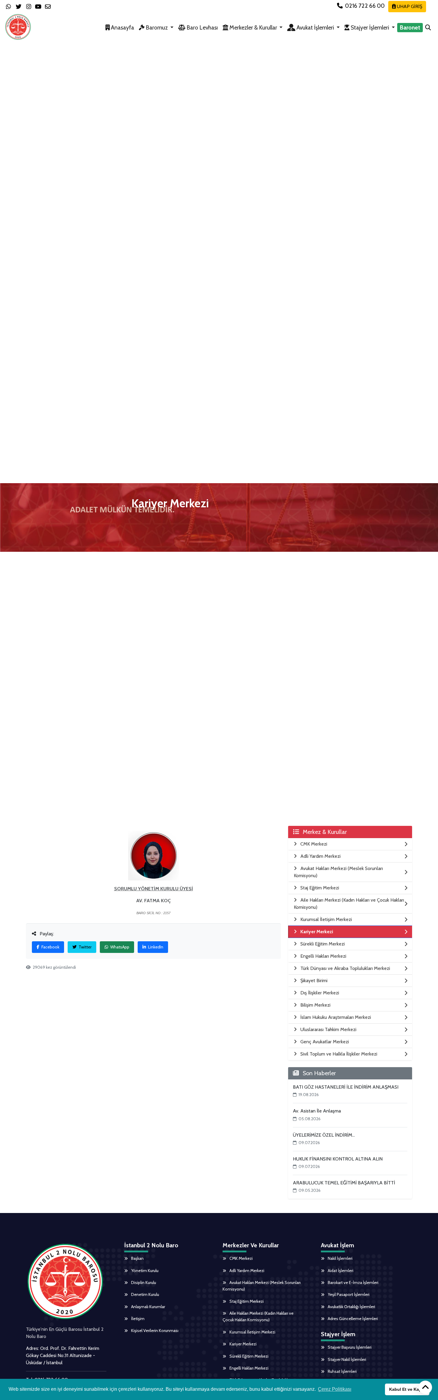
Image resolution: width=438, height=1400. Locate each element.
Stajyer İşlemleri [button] (370, 27)
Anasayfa (122, 27)
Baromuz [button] (157, 27)
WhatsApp (119, 947)
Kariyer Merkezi (243, 1344)
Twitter (84, 947)
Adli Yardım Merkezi (246, 1270)
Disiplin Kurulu (143, 1282)
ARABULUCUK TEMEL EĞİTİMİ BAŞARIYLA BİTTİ (344, 1183)
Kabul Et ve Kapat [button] (407, 1389)
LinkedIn (155, 947)
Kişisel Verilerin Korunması (154, 1330)
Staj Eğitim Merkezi (246, 1301)
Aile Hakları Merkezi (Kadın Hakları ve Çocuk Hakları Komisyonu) (258, 1316)
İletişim (137, 1318)
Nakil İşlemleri (339, 1258)
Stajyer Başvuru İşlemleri (349, 1347)
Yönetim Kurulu (144, 1270)
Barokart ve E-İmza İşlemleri (352, 1282)
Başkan (137, 1258)
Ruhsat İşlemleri (342, 1371)
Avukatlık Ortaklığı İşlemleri (351, 1306)
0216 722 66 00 (365, 5)
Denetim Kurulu (144, 1294)
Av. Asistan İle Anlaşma (317, 1111)
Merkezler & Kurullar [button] (253, 27)
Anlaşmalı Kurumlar (147, 1306)
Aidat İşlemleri (340, 1270)
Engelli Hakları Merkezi (248, 1368)
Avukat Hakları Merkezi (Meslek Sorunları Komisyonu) (262, 1286)
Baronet (410, 27)
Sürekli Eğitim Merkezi (248, 1356)
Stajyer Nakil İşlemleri (346, 1359)
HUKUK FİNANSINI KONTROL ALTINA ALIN (338, 1159)
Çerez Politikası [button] (334, 1389)
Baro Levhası (201, 27)
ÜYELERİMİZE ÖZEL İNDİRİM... (324, 1135)
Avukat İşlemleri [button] (315, 27)
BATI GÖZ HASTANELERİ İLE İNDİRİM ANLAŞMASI (345, 1087)
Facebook (50, 947)
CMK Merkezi (241, 1258)
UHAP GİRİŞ (409, 6)
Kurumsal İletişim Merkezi (252, 1332)
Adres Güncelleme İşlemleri (352, 1318)
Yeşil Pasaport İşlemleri (348, 1294)
